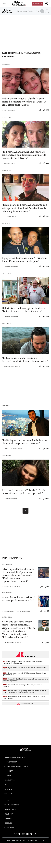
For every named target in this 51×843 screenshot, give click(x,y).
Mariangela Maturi (11, 366)
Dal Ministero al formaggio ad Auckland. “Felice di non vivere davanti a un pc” (24, 309)
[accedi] (46, 3)
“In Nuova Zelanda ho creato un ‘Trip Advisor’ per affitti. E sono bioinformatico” (25, 359)
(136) (47, 316)
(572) (47, 448)
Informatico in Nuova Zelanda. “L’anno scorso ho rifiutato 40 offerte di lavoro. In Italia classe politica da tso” (24, 102)
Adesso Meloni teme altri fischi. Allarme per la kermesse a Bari (19, 598)
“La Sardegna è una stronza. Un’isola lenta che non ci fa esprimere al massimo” (24, 441)
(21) (48, 611)
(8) (48, 586)
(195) (47, 110)
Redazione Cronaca (11, 642)
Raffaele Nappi (9, 110)
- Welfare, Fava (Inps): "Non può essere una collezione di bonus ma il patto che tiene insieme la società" (24, 691)
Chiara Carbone (10, 266)
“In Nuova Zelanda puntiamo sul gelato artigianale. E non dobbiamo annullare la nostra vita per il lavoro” (24, 155)
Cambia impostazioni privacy (16, 766)
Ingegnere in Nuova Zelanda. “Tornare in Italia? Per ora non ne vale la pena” (24, 259)
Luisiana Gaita (9, 216)
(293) (47, 498)
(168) (47, 266)
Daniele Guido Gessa (12, 449)
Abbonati (37, 3)
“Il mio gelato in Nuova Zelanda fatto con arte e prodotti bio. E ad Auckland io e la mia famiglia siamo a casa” (24, 208)
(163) (47, 366)
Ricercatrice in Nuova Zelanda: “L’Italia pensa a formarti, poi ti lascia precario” (23, 491)
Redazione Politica (11, 587)
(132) (47, 216)
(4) (48, 642)
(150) (47, 163)
